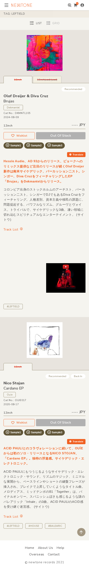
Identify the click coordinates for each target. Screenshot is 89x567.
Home (29, 548)
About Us (45, 548)
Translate (78, 154)
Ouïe (9, 394)
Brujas (9, 101)
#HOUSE (34, 526)
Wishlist (21, 136)
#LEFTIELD (13, 306)
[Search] (69, 5)
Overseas (36, 554)
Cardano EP (14, 388)
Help (60, 548)
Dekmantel (13, 107)
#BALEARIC (55, 526)
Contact (54, 554)
